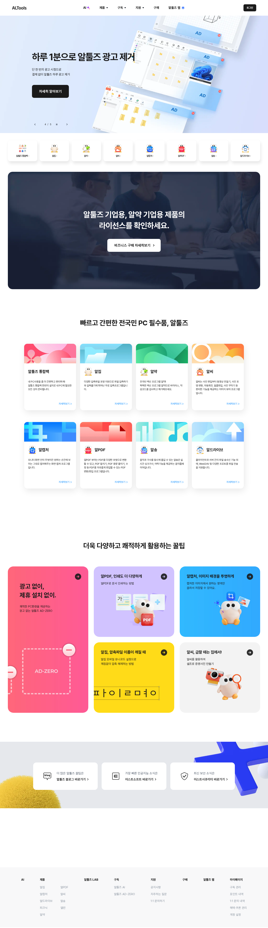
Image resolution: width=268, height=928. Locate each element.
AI (84, 8)
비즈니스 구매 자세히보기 (132, 245)
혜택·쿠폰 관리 (238, 908)
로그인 (250, 7)
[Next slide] (67, 124)
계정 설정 (235, 914)
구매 (156, 8)
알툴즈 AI (119, 887)
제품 (102, 8)
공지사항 (156, 887)
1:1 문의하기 (158, 901)
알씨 (63, 894)
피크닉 (43, 908)
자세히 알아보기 (50, 91)
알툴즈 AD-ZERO (124, 894)
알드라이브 (46, 901)
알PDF (64, 887)
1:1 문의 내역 (237, 901)
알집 (42, 887)
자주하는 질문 (159, 894)
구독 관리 (235, 887)
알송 (63, 901)
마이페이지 (236, 879)
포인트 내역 (236, 894)
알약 (42, 914)
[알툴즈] (19, 8)
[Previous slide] (35, 124)
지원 (138, 8)
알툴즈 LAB (91, 879)
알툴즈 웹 (174, 8)
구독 (120, 8)
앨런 (63, 908)
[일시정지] (57, 124)
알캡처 (43, 894)
